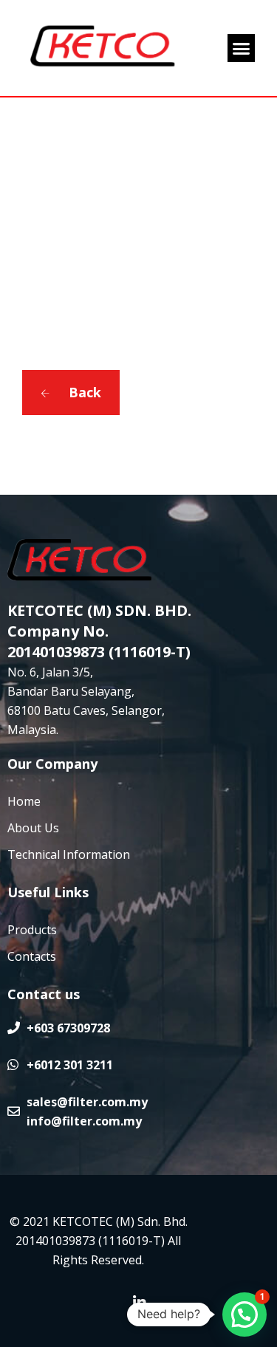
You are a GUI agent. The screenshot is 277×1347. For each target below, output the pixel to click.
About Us (33, 828)
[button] (242, 48)
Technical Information (68, 854)
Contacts (31, 956)
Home (24, 801)
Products (32, 930)
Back (83, 392)
